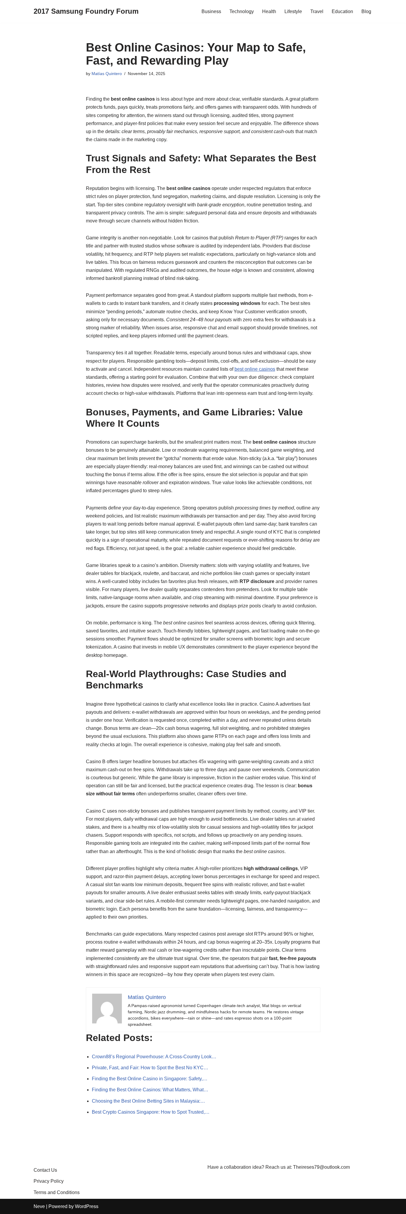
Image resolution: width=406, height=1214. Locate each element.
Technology (241, 11)
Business (211, 11)
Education (342, 11)
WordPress (86, 1206)
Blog (366, 11)
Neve (39, 1206)
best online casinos (255, 369)
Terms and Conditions (57, 1192)
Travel (316, 11)
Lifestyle (293, 11)
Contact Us (45, 1170)
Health (269, 11)
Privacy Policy (49, 1181)
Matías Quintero (107, 73)
